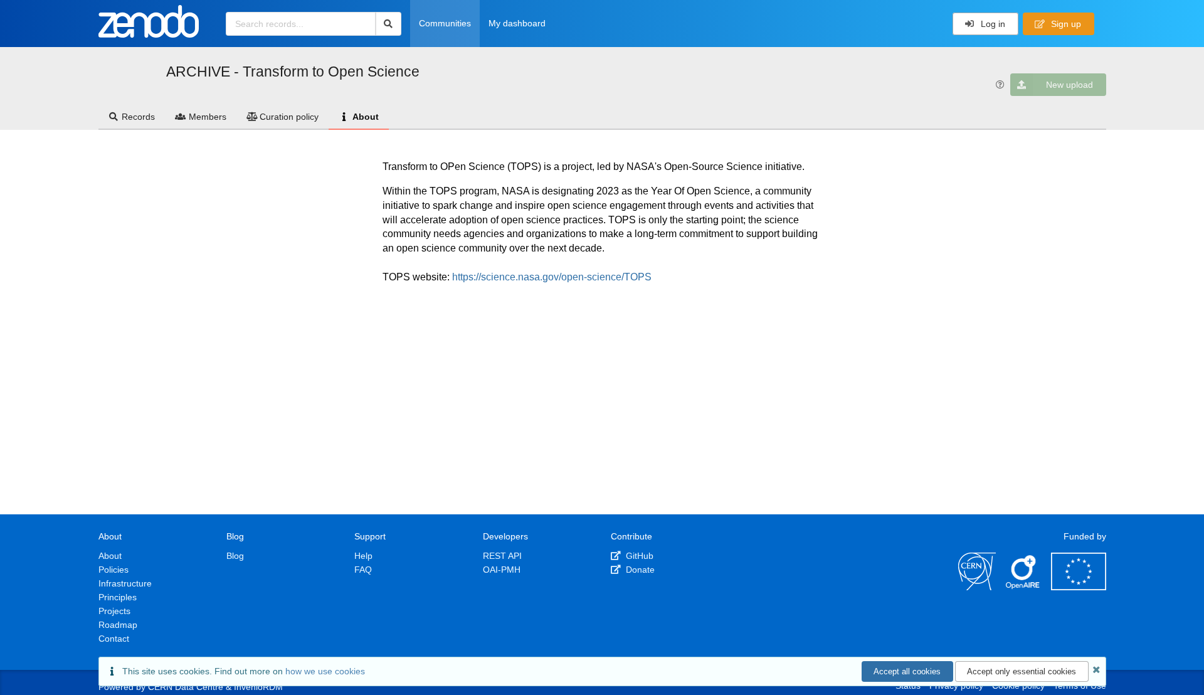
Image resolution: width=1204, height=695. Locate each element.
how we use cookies (325, 671)
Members (207, 117)
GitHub (638, 556)
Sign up (1064, 24)
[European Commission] (1078, 587)
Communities (445, 23)
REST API (502, 556)
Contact (113, 639)
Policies (113, 570)
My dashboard (517, 23)
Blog (235, 556)
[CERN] (977, 587)
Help (363, 556)
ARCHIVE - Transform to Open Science (293, 71)
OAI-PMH (501, 570)
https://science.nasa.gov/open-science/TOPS (552, 277)
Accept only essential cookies (1021, 671)
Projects (114, 611)
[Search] (388, 24)
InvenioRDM (258, 687)
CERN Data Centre (185, 687)
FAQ (363, 570)
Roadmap (117, 625)
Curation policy (289, 117)
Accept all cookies (907, 671)
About (365, 117)
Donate (639, 570)
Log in (991, 24)
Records (138, 117)
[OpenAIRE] (1023, 587)
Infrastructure (125, 583)
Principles (117, 597)
